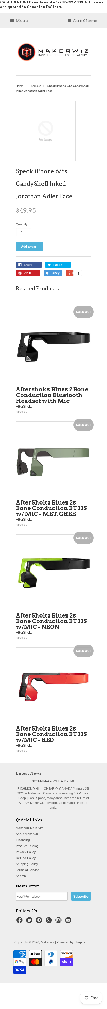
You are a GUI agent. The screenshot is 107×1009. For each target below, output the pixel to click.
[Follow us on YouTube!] (69, 922)
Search (21, 876)
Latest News (29, 773)
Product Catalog (27, 846)
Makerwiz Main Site (29, 828)
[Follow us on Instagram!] (59, 922)
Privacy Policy (26, 852)
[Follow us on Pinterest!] (40, 922)
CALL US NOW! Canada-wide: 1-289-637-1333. (42, 2)
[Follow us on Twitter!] (30, 922)
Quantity (22, 224)
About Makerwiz (27, 834)
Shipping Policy (27, 864)
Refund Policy (26, 858)
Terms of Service (27, 870)
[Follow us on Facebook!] (20, 922)
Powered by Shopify (71, 942)
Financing (23, 840)
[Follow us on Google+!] (50, 922)
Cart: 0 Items (85, 21)
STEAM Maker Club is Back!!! (53, 781)
